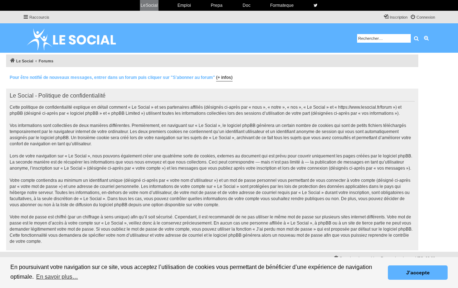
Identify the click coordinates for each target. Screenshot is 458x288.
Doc (246, 5)
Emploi (184, 5)
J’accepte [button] (418, 272)
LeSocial (149, 5)
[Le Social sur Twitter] (315, 5)
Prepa (217, 5)
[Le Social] (77, 38)
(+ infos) (224, 77)
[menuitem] (422, 17)
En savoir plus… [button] (57, 277)
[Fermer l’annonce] (412, 76)
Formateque (282, 5)
